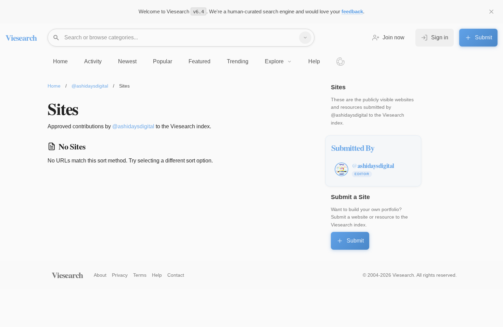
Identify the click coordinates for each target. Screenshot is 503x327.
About (100, 275)
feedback (352, 11)
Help (157, 275)
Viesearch (21, 37)
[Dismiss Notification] (491, 11)
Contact (175, 275)
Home (54, 86)
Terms (139, 275)
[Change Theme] (340, 61)
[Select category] (305, 37)
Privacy (120, 275)
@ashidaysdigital (90, 86)
